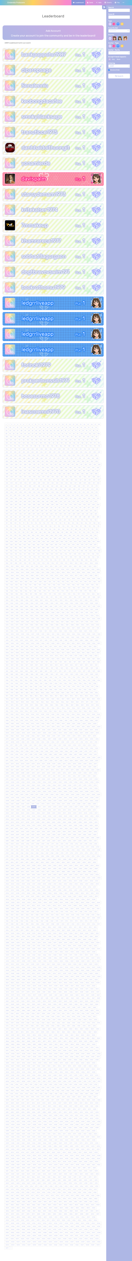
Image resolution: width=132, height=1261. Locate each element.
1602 (98, 658)
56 (14, 430)
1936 (32, 714)
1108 (40, 581)
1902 (52, 708)
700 (69, 520)
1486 (86, 640)
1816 (96, 692)
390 (11, 477)
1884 (56, 705)
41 (51, 427)
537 (7, 498)
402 (66, 477)
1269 (51, 606)
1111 (54, 581)
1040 (82, 569)
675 (54, 517)
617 (80, 507)
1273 (70, 606)
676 (59, 517)
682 (84, 517)
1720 (7, 680)
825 (42, 538)
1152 (54, 588)
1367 (62, 621)
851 (66, 541)
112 (36, 436)
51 (88, 427)
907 (34, 551)
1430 (90, 631)
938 (75, 554)
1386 (62, 625)
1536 (52, 649)
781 (36, 532)
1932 (12, 714)
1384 (51, 625)
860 (11, 544)
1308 (52, 612)
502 (39, 492)
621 (97, 507)
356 (48, 470)
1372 (86, 621)
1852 (88, 699)
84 (21, 433)
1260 (7, 606)
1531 (27, 649)
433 (11, 483)
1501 (68, 643)
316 (60, 464)
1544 (93, 649)
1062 (98, 572)
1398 (27, 628)
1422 (50, 631)
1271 (60, 606)
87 (32, 433)
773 (97, 529)
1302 (22, 612)
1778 (97, 686)
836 (92, 538)
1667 (36, 671)
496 (11, 492)
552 (75, 498)
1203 (12, 597)
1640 (91, 665)
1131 (49, 584)
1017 (60, 566)
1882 (46, 705)
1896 (22, 708)
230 (59, 452)
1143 (11, 588)
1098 (88, 578)
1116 (76, 581)
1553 (42, 652)
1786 (41, 689)
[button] (117, 2)
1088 (37, 578)
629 (37, 510)
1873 (96, 702)
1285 (32, 609)
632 (51, 510)
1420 (40, 631)
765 (63, 529)
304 (7, 464)
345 (93, 467)
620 (93, 507)
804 (42, 535)
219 (11, 452)
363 (79, 470)
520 (24, 495)
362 (75, 470)
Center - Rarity (114, 50)
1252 (61, 603)
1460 (52, 637)
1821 (26, 696)
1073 (56, 575)
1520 (65, 646)
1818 (11, 696)
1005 (96, 563)
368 (7, 473)
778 (23, 532)
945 (11, 557)
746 (76, 526)
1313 (77, 612)
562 (25, 501)
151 (11, 443)
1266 (36, 606)
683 (89, 517)
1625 (17, 665)
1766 (40, 686)
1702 (16, 677)
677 (63, 517)
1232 (56, 600)
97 (70, 433)
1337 (7, 618)
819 (15, 538)
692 (33, 520)
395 (34, 477)
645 (16, 514)
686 (7, 520)
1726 (35, 680)
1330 (66, 615)
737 (37, 526)
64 (43, 430)
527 (55, 495)
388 (96, 473)
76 (86, 430)
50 (85, 427)
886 (34, 547)
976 (55, 560)
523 (37, 495)
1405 (63, 628)
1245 (26, 603)
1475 (31, 640)
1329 (61, 615)
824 (37, 538)
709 (15, 523)
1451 (7, 637)
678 (67, 517)
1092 (58, 578)
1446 (78, 634)
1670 (51, 671)
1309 (57, 612)
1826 (51, 696)
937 (70, 554)
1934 (22, 714)
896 (80, 547)
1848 (68, 699)
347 (7, 470)
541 (25, 498)
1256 (81, 603)
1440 (48, 634)
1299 (7, 612)
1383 (46, 625)
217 (97, 449)
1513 (31, 646)
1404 (58, 628)
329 (20, 467)
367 (97, 470)
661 (87, 514)
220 (15, 452)
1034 (52, 569)
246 (33, 455)
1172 (53, 591)
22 (77, 424)
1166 (26, 591)
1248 (41, 603)
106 (11, 436)
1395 (12, 628)
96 (66, 433)
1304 (32, 612)
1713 (69, 677)
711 (24, 523)
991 (30, 563)
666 (16, 517)
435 (20, 483)
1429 (85, 631)
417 (36, 480)
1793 (75, 689)
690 (25, 520)
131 (19, 439)
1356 (7, 621)
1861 (37, 702)
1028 (22, 569)
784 (49, 532)
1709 (51, 677)
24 (84, 424)
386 (87, 473)
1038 (72, 569)
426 (76, 480)
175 (15, 446)
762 (50, 529)
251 (56, 455)
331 (29, 467)
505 (52, 492)
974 (46, 560)
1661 (7, 671)
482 (42, 489)
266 (28, 458)
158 (41, 443)
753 (11, 529)
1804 (37, 692)
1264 (26, 606)
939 (79, 554)
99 (77, 433)
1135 (68, 584)
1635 (66, 665)
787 (62, 532)
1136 (73, 584)
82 (14, 433)
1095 (73, 578)
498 (20, 492)
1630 (41, 665)
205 (46, 449)
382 (68, 473)
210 (68, 449)
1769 (55, 686)
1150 (45, 588)
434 (16, 483)
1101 (7, 581)
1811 (72, 692)
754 (15, 529)
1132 (54, 584)
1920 (45, 711)
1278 (94, 606)
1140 (92, 584)
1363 (42, 621)
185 (56, 446)
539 (16, 498)
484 (51, 489)
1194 (64, 594)
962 (89, 557)
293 (51, 461)
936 (66, 554)
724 (77, 523)
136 (41, 439)
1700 (7, 677)
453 (7, 486)
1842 (37, 699)
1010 (27, 566)
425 (72, 480)
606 (33, 507)
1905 (68, 708)
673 (46, 517)
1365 (52, 621)
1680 (98, 671)
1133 (58, 584)
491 (83, 489)
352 (29, 470)
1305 (37, 612)
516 (7, 495)
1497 (47, 643)
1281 (12, 609)
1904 (63, 708)
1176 (72, 591)
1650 (47, 668)
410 (7, 480)
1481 (61, 640)
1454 (22, 637)
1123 (11, 584)
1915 (21, 711)
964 (98, 557)
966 (11, 560)
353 (34, 470)
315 (55, 464)
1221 (98, 597)
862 (20, 544)
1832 (81, 696)
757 (29, 529)
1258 (91, 603)
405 (80, 477)
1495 (37, 643)
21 (73, 424)
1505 (88, 643)
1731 (59, 680)
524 (41, 495)
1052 (47, 572)
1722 (16, 680)
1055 (63, 572)
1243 (16, 603)
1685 (26, 674)
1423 (55, 631)
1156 (74, 588)
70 (65, 430)
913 (60, 551)
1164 (16, 591)
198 (15, 449)
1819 (16, 696)
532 (77, 495)
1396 (17, 628)
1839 (22, 699)
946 (16, 557)
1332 (76, 615)
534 (86, 495)
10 (35, 424)
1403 (52, 628)
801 (29, 535)
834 (82, 538)
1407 (73, 628)
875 (78, 544)
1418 (31, 631)
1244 (21, 603)
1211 (51, 597)
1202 (7, 597)
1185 (21, 594)
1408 (78, 628)
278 (80, 458)
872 (65, 544)
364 (84, 470)
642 (95, 510)
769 (80, 529)
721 (64, 523)
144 (75, 439)
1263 (21, 606)
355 (43, 470)
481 (38, 489)
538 (11, 498)
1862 (42, 702)
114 (44, 436)
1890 (87, 705)
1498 (52, 643)
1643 (12, 668)
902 (11, 551)
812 (78, 535)
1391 (87, 625)
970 (29, 560)
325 (99, 464)
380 (59, 473)
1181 (95, 591)
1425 (65, 631)
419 (45, 480)
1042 (92, 569)
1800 (17, 692)
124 (84, 436)
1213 (61, 597)
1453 (17, 637)
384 (78, 473)
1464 (72, 637)
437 (30, 483)
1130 (44, 584)
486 (60, 489)
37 (36, 427)
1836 (7, 699)
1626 (22, 665)
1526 (95, 646)
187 (65, 446)
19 (66, 424)
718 (52, 523)
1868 (72, 702)
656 (65, 514)
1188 (35, 594)
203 (37, 449)
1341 (27, 618)
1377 (16, 625)
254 (69, 455)
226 (41, 452)
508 (66, 492)
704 (86, 520)
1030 (32, 569)
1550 (27, 652)
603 (20, 507)
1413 (7, 631)
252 (60, 455)
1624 (12, 665)
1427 (75, 631)
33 (21, 427)
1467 (87, 637)
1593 (52, 658)
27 (95, 424)
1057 (73, 572)
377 (46, 473)
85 (25, 433)
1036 (62, 569)
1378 (21, 625)
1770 (59, 686)
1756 (85, 683)
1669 (46, 671)
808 (61, 535)
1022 (85, 566)
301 (87, 461)
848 (52, 541)
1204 (17, 597)
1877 (21, 705)
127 (96, 436)
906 (29, 551)
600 (7, 507)
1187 (31, 594)
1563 (93, 652)
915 (69, 551)
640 (86, 510)
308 (25, 464)
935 (61, 554)
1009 (22, 566)
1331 (71, 615)
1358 (17, 621)
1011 (32, 566)
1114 (67, 581)
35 (29, 427)
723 (73, 523)
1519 (60, 646)
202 (32, 449)
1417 (26, 631)
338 (61, 467)
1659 (91, 668)
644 (11, 514)
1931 (7, 714)
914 (65, 551)
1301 (17, 612)
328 (15, 467)
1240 (96, 600)
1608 (32, 662)
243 (20, 455)
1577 (66, 655)
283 (7, 461)
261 (7, 458)
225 (37, 452)
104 (98, 433)
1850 (78, 699)
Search (111, 7)
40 (47, 427)
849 (57, 541)
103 (94, 433)
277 (76, 458)
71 (68, 430)
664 (7, 517)
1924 (65, 711)
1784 (31, 689)
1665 (26, 671)
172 (99, 443)
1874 (7, 705)
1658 (86, 668)
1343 (37, 618)
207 (55, 449)
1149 (40, 588)
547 (52, 498)
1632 (51, 665)
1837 (12, 699)
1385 (56, 625)
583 (25, 504)
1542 (82, 649)
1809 (62, 692)
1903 (58, 708)
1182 (7, 594)
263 (15, 458)
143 (70, 439)
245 (29, 455)
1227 (31, 600)
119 (63, 436)
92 (51, 433)
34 (25, 427)
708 (11, 523)
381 (64, 473)
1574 (51, 655)
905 (25, 551)
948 (25, 557)
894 (71, 547)
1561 (83, 652)
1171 (49, 591)
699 (65, 520)
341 (75, 467)
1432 (7, 634)
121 (71, 436)
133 (28, 439)
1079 (86, 575)
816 (95, 535)
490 (79, 489)
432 (7, 483)
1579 (75, 655)
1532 (32, 649)
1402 (47, 628)
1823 (36, 696)
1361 (32, 621)
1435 (22, 634)
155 (28, 443)
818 (11, 538)
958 (71, 557)
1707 (41, 677)
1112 (58, 581)
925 (16, 554)
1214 (65, 597)
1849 (73, 699)
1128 (35, 584)
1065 (17, 575)
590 (57, 504)
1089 (42, 578)
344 (88, 467)
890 (52, 547)
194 (95, 446)
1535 (47, 649)
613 (64, 507)
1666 (31, 671)
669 (29, 517)
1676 (79, 671)
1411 (93, 628)
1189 (40, 594)
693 (38, 520)
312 (43, 464)
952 (43, 557)
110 (28, 436)
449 (84, 483)
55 (10, 430)
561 (20, 501)
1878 (26, 705)
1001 (76, 563)
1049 (32, 572)
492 (88, 489)
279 (84, 458)
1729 (50, 680)
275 (67, 458)
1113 (63, 581)
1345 (47, 618)
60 (29, 430)
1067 (27, 575)
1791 (65, 689)
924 (11, 554)
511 (79, 492)
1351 (78, 618)
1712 (64, 677)
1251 (56, 603)
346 (98, 467)
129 (11, 439)
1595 (63, 658)
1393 (97, 625)
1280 (7, 609)
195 (99, 446)
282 (97, 458)
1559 (73, 652)
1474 (26, 640)
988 (16, 563)
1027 (17, 569)
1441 (53, 634)
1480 (55, 640)
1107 (35, 581)
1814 (86, 692)
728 (94, 523)
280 (88, 458)
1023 (89, 566)
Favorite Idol (113, 28)
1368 (67, 621)
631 (46, 510)
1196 (74, 594)
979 (68, 560)
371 (20, 473)
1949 (98, 714)
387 (91, 473)
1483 (71, 640)
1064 (12, 575)
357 (52, 470)
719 (56, 523)
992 (34, 563)
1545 (98, 649)
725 (82, 523)
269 (41, 458)
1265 (31, 606)
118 (59, 436)
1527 (7, 649)
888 (43, 547)
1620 (88, 662)
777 (19, 532)
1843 (42, 699)
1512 (26, 646)
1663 (16, 671)
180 (35, 446)
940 (84, 554)
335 (47, 467)
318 (68, 464)
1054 (58, 572)
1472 (16, 640)
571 (65, 501)
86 (29, 433)
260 (96, 455)
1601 (93, 658)
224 (32, 452)
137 (45, 439)
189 (73, 446)
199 (19, 449)
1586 (17, 658)
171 (95, 443)
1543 (88, 649)
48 (77, 427)
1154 (64, 588)
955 (57, 557)
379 (55, 473)
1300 (12, 612)
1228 (36, 600)
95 (62, 433)
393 (25, 477)
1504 (83, 643)
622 (7, 510)
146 (83, 439)
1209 (42, 597)
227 (46, 452)
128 (7, 439)
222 (24, 452)
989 (20, 563)
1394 (7, 628)
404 (75, 477)
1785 (36, 689)
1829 (66, 696)
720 (60, 523)
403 (71, 477)
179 (31, 446)
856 (89, 541)
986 (7, 563)
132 (23, 439)
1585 (12, 658)
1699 (96, 674)
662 (91, 514)
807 (56, 535)
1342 (32, 618)
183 (48, 446)
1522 (75, 646)
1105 (26, 581)
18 (63, 424)
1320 (16, 615)
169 (87, 443)
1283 (21, 609)
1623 (7, 665)
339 (66, 467)
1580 (80, 655)
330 (25, 467)
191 (82, 446)
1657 (82, 668)
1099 (93, 578)
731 (11, 526)
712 (28, 523)
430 (94, 480)
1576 (61, 655)
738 (41, 526)
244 (24, 455)
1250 (51, 603)
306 (16, 464)
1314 (82, 612)
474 (7, 489)
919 (86, 551)
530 (68, 495)
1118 (85, 581)
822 (28, 538)
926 (20, 554)
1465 (77, 637)
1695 (76, 674)
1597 (73, 658)
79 (97, 430)
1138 (82, 584)
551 (71, 498)
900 (98, 547)
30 (10, 427)
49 (81, 427)
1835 (96, 696)
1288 (46, 609)
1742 (16, 683)
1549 (22, 652)
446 (71, 483)
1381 (36, 625)
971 (33, 560)
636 (69, 510)
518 (15, 495)
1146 (26, 588)
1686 (32, 674)
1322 (26, 615)
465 (61, 486)
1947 (88, 714)
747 (81, 526)
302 (92, 461)
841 (21, 541)
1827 (56, 696)
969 (25, 560)
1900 (42, 708)
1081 (96, 575)
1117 (81, 581)
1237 (81, 600)
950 (34, 557)
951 (39, 557)
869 (51, 544)
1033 (47, 569)
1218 (84, 597)
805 (47, 535)
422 (58, 480)
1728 (45, 680)
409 (98, 477)
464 (57, 486)
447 (75, 483)
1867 (67, 702)
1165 (21, 591)
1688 (41, 674)
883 (20, 547)
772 (92, 529)
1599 (83, 658)
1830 (71, 696)
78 (93, 430)
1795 (85, 689)
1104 (21, 581)
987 (11, 563)
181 (39, 446)
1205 (22, 597)
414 (24, 480)
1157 (78, 588)
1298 (96, 609)
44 (62, 427)
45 (66, 427)
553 (80, 498)
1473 (21, 640)
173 (7, 446)
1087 (32, 578)
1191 (50, 594)
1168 (35, 591)
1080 (91, 575)
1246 (32, 603)
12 (42, 424)
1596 (68, 658)
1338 (12, 618)
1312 (72, 612)
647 (25, 514)
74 (79, 430)
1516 (46, 646)
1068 (32, 575)
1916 (26, 711)
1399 (32, 628)
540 (20, 498)
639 (82, 510)
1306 (42, 612)
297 (69, 461)
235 (81, 452)
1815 (91, 692)
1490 (12, 643)
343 (84, 467)
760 (42, 529)
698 (60, 520)
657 (69, 514)
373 (29, 473)
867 (43, 544)
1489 (7, 643)
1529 (17, 649)
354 (39, 470)
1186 (26, 594)
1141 (97, 584)
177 (23, 446)
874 (73, 544)
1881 (41, 705)
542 (29, 498)
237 (90, 452)
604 (24, 507)
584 (29, 504)
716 (44, 523)
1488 (96, 640)
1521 (70, 646)
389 (7, 477)
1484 (76, 640)
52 (92, 427)
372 (24, 473)
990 (25, 563)
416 (32, 480)
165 (70, 443)
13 (45, 424)
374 (33, 473)
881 (11, 547)
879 (95, 544)
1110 (50, 581)
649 (34, 514)
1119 (90, 581)
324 (95, 464)
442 (52, 483)
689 (20, 520)
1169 (39, 591)
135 (36, 439)
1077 (76, 575)
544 (39, 498)
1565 (7, 655)
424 (67, 480)
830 (64, 538)
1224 (16, 600)
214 (85, 449)
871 (60, 544)
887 (39, 547)
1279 (98, 606)
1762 (21, 686)
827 (51, 538)
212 (76, 449)
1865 (57, 702)
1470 (7, 640)
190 (78, 446)
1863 (47, 702)
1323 (31, 615)
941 (88, 554)
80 (6, 433)
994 (43, 563)
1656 (77, 668)
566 (43, 501)
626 (24, 510)
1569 (27, 655)
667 (20, 517)
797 (11, 535)
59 (25, 430)
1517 (50, 646)
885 (29, 547)
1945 (78, 714)
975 (51, 560)
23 (80, 424)
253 (65, 455)
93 (55, 433)
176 (19, 446)
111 (32, 436)
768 (76, 529)
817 (7, 538)
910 (48, 551)
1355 (98, 618)
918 (82, 551)
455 (16, 486)
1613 (56, 662)
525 (46, 495)
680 (76, 517)
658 (74, 514)
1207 (32, 597)
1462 (62, 637)
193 (90, 446)
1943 (67, 714)
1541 (78, 649)
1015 (51, 566)
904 (20, 551)
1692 (61, 674)
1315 (86, 612)
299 (78, 461)
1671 (55, 671)
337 (56, 467)
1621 (93, 662)
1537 (57, 649)
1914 (16, 711)
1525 (90, 646)
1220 (93, 597)
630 (42, 510)
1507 (98, 643)
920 (90, 551)
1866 (62, 702)
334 (43, 467)
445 (66, 483)
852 (71, 541)
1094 (68, 578)
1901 (48, 708)
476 (16, 489)
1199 (88, 594)
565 (38, 501)
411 (11, 480)
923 (7, 554)
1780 (11, 689)
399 (52, 477)
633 (55, 510)
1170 (44, 591)
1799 (12, 692)
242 (15, 455)
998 (61, 563)
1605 (17, 662)
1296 (86, 609)
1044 (7, 572)
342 (79, 467)
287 (25, 461)
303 (96, 461)
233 (72, 452)
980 (73, 560)
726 (86, 523)
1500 (63, 643)
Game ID (111, 14)
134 (32, 439)
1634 (61, 665)
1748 (46, 683)
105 (7, 436)
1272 (65, 606)
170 (91, 443)
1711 (60, 677)
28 (99, 424)
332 (33, 467)
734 (24, 526)
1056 (68, 572)
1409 (83, 628)
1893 (7, 708)
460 (39, 486)
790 (75, 532)
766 (67, 529)
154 (24, 443)
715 (40, 523)
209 (64, 449)
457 (25, 486)
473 (96, 486)
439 (39, 483)
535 (91, 495)
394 (29, 477)
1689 (46, 674)
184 (52, 446)
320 (77, 464)
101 (86, 433)
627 (29, 510)
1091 (53, 578)
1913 (11, 711)
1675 (74, 671)
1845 (52, 699)
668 (24, 517)
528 (59, 495)
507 (62, 492)
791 (80, 532)
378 (51, 473)
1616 (70, 662)
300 (83, 461)
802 (33, 535)
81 (10, 433)
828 (55, 538)
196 (7, 449)
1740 (7, 683)
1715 (78, 677)
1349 (68, 618)
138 (49, 439)
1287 (42, 609)
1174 (62, 591)
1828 (61, 696)
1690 (51, 674)
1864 (52, 702)
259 (91, 455)
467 (70, 486)
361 (71, 470)
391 (16, 477)
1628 (31, 665)
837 (96, 538)
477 (20, 489)
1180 (90, 591)
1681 (7, 674)
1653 (61, 668)
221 (20, 452)
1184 (16, 594)
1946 (83, 714)
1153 (59, 588)
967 (16, 560)
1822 (31, 696)
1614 (60, 662)
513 (88, 492)
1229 (41, 600)
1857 (17, 702)
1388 (72, 625)
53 (96, 427)
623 (11, 510)
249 (47, 455)
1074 (61, 575)
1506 (93, 643)
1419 (35, 631)
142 (66, 439)
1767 (45, 686)
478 (24, 489)
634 (59, 510)
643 (7, 514)
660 (83, 514)
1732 (64, 680)
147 (87, 439)
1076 (71, 575)
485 (56, 489)
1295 (81, 609)
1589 (32, 658)
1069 (37, 575)
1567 (17, 655)
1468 (92, 637)
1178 (81, 591)
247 (38, 455)
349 (16, 470)
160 (49, 443)
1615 (65, 662)
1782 (21, 689)
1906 (73, 708)
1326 (46, 615)
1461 (57, 637)
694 (42, 520)
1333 (81, 615)
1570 (32, 655)
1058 (78, 572)
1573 (46, 655)
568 (52, 501)
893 (66, 547)
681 (80, 517)
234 (76, 452)
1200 (93, 594)
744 (68, 526)
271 (50, 458)
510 (75, 492)
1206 (27, 597)
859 (7, 544)
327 (11, 467)
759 (37, 529)
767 (71, 529)
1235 (71, 600)
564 (34, 501)
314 (51, 464)
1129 (39, 584)
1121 (99, 581)
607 (38, 507)
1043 (98, 569)
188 (69, 446)
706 (95, 520)
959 (75, 557)
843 (29, 541)
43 (59, 427)
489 (74, 489)
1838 (17, 699)
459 (34, 486)
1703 (21, 677)
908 (38, 551)
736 (33, 526)
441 (48, 483)
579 (7, 504)
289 (34, 461)
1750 (55, 683)
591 (61, 504)
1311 (67, 612)
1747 (41, 683)
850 (62, 541)
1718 (92, 677)
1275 (79, 606)
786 (58, 532)
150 (7, 443)
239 (99, 452)
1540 (72, 649)
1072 (51, 575)
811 (74, 535)
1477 (41, 640)
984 (91, 560)
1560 (78, 652)
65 (47, 430)
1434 (17, 634)
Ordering (111, 63)
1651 (52, 668)
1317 (96, 612)
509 (71, 492)
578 (95, 501)
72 (72, 430)
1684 (21, 674)
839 (11, 541)
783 (45, 532)
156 (32, 443)
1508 (7, 646)
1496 (42, 643)
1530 (22, 649)
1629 (36, 665)
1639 (86, 665)
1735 (79, 680)
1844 (47, 699)
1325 (41, 615)
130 (15, 439)
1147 (31, 588)
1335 (92, 615)
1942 (62, 714)
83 (17, 433)
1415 (16, 631)
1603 (7, 662)
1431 (95, 631)
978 (64, 560)
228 (50, 452)
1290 (56, 609)
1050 (37, 572)
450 (89, 483)
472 (92, 486)
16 (56, 424)
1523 (79, 646)
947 (20, 557)
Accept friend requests (117, 57)
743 (63, 526)
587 (43, 504)
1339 (17, 618)
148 (92, 439)
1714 (74, 677)
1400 (37, 628)
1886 (67, 705)
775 (11, 532)
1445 (73, 634)
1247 (36, 603)
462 (48, 486)
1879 (31, 705)
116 (51, 436)
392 (20, 477)
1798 (7, 692)
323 (90, 464)
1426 (70, 631)
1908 (83, 708)
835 (87, 538)
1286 (37, 609)
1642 (7, 668)
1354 (93, 618)
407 (89, 477)
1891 (92, 705)
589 (52, 504)
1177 (76, 591)
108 (19, 436)
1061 (93, 572)
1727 (40, 680)
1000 (71, 563)
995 (48, 563)
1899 (37, 708)
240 (7, 455)
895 (75, 547)
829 (60, 538)
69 (61, 430)
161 (53, 443)
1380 (31, 625)
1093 (63, 578)
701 (74, 520)
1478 (46, 640)
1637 (76, 665)
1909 (88, 708)
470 (83, 486)
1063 (7, 575)
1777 (92, 686)
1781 (16, 689)
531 (73, 495)
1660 (96, 668)
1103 (16, 581)
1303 (27, 612)
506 (57, 492)
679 (71, 517)
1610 (42, 662)
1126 (26, 584)
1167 (30, 591)
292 (47, 461)
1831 (76, 696)
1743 (21, 683)
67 (54, 430)
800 (24, 535)
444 (62, 483)
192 (86, 446)
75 (83, 430)
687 (11, 520)
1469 (97, 637)
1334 (86, 615)
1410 (88, 628)
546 (48, 498)
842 (25, 541)
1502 (73, 643)
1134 (63, 584)
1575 (56, 655)
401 (62, 477)
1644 (17, 668)
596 (84, 504)
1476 (36, 640)
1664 (21, 671)
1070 (42, 575)
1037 (67, 569)
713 (32, 523)
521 (28, 495)
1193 (59, 594)
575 (82, 501)
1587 (22, 658)
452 (98, 483)
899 (93, 547)
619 (89, 507)
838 (7, 541)
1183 (11, 594)
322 (86, 464)
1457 (37, 637)
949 (30, 557)
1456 (32, 637)
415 (28, 480)
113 (40, 436)
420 (49, 480)
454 (11, 486)
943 (97, 554)
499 (25, 492)
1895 (17, 708)
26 (92, 424)
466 (66, 486)
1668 (41, 671)
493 (92, 489)
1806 (47, 692)
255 (74, 455)
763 (54, 529)
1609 (37, 662)
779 (28, 532)
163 (62, 443)
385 (82, 473)
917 (77, 551)
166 (74, 443)
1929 (90, 711)
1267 (41, 606)
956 (62, 557)
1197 (78, 594)
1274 (74, 606)
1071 (47, 575)
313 (47, 464)
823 (33, 538)
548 (57, 498)
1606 (22, 662)
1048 (27, 572)
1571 (37, 655)
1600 (88, 658)
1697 (86, 674)
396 (39, 477)
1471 (12, 640)
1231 (51, 600)
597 (89, 504)
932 (47, 554)
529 (64, 495)
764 (59, 529)
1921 (50, 711)
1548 (17, 652)
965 (7, 560)
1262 (16, 606)
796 (7, 535)
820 (19, 538)
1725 (30, 680)
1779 (7, 689)
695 (47, 520)
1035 (57, 569)
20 (70, 424)
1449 (93, 634)
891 (57, 547)
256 (78, 455)
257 (83, 455)
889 (48, 547)
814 (87, 535)
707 (7, 523)
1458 (42, 637)
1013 (41, 566)
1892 (97, 705)
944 (7, 557)
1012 (36, 566)
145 (79, 439)
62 (36, 430)
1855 (7, 702)
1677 (84, 671)
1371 (82, 621)
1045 (12, 572)
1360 (27, 621)
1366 (57, 621)
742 (59, 526)
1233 (61, 600)
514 (92, 492)
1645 (22, 668)
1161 (98, 588)
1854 (98, 699)
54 (6, 430)
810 (70, 535)
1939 (47, 714)
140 (58, 439)
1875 (12, 705)
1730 (54, 680)
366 (93, 470)
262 (11, 458)
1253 (66, 603)
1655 (72, 668)
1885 (61, 705)
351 (25, 470)
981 (77, 560)
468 (74, 486)
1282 (16, 609)
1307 (47, 612)
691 (29, 520)
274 (63, 458)
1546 (7, 652)
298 (74, 461)
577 (91, 501)
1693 (66, 674)
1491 (17, 643)
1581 (86, 655)
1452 (12, 637)
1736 (84, 680)
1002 (81, 563)
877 (86, 544)
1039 (77, 569)
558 (7, 501)
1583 (95, 655)
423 (62, 480)
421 (54, 480)
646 (20, 514)
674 (50, 517)
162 (57, 443)
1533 (37, 649)
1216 (75, 597)
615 (72, 507)
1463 (67, 637)
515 (96, 492)
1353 (88, 618)
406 (84, 477)
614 (68, 507)
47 (73, 427)
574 (78, 501)
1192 (54, 594)
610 (51, 507)
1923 (60, 711)
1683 (16, 674)
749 (89, 526)
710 (20, 523)
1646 (27, 668)
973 (42, 560)
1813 (82, 692)
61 (32, 430)
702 (78, 520)
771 (88, 529)
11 (38, 424)
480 (33, 489)
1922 (55, 711)
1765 (35, 686)
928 (29, 554)
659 (78, 514)
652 (47, 514)
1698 (91, 674)
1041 (88, 569)
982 (82, 560)
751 (98, 526)
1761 (16, 686)
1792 (70, 689)
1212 (56, 597)
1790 (60, 689)
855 (84, 541)
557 (98, 498)
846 (43, 541)
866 (38, 544)
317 (64, 464)
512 (84, 492)
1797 (94, 689)
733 (20, 526)
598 (93, 504)
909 (43, 551)
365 (88, 470)
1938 (42, 714)
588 (48, 504)
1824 (41, 696)
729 (99, 523)
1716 (83, 677)
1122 (7, 584)
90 (44, 433)
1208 (37, 597)
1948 (93, 714)
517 (11, 495)
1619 (84, 662)
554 (84, 498)
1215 (70, 597)
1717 (87, 677)
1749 (51, 683)
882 (16, 547)
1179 (85, 591)
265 (24, 458)
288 (29, 461)
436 (25, 483)
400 (57, 477)
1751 (60, 683)
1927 (80, 711)
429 (89, 480)
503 (43, 492)
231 (63, 452)
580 (11, 504)
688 (15, 520)
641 (91, 510)
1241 (7, 603)
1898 (32, 708)
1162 (7, 591)
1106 (30, 581)
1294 (76, 609)
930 (38, 554)
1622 (98, 662)
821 (24, 538)
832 (73, 538)
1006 (7, 566)
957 (66, 557)
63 (40, 430)
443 (57, 483)
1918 (35, 711)
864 (29, 544)
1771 (64, 686)
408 (93, 477)
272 (54, 458)
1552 (37, 652)
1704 (26, 677)
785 (53, 532)
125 (88, 436)
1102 (11, 581)
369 (11, 473)
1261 (12, 606)
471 (88, 486)
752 (7, 529)
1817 (7, 696)
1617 (74, 662)
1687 (36, 674)
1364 (47, 621)
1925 (70, 711)
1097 (83, 578)
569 (56, 501)
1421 (45, 631)
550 (66, 498)
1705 (31, 677)
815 (91, 535)
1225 (21, 600)
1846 (58, 699)
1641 (96, 665)
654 (56, 514)
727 (90, 523)
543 (34, 498)
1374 (96, 621)
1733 (69, 680)
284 (11, 461)
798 (15, 535)
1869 (77, 702)
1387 (67, 625)
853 (75, 541)
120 (68, 436)
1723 (21, 680)
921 (95, 551)
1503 (78, 643)
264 (20, 458)
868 (47, 544)
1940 (52, 714)
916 (73, 551)
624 (15, 510)
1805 (42, 692)
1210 (47, 597)
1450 (98, 634)
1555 (52, 652)
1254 (71, 603)
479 (29, 489)
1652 (56, 668)
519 (19, 495)
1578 (71, 655)
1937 (37, 714)
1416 (21, 631)
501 (34, 492)
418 (41, 480)
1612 (51, 662)
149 (96, 439)
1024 (95, 566)
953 (48, 557)
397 (43, 477)
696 (51, 520)
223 (28, 452)
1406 (68, 628)
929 (34, 554)
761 (46, 529)
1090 (48, 578)
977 (60, 560)
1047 (22, 572)
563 (29, 501)
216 (93, 449)
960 (80, 557)
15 (52, 424)
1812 (77, 692)
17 (59, 424)
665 (11, 517)
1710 (55, 677)
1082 (7, 578)
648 (29, 514)
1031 (37, 569)
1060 (88, 572)
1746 (36, 683)
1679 (93, 671)
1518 (55, 646)
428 (85, 480)
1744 (26, 683)
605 (29, 507)
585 (34, 504)
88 (36, 433)
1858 (22, 702)
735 (28, 526)
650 (38, 514)
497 (16, 492)
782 (40, 532)
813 (82, 535)
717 (48, 523)
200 (24, 449)
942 (93, 554)
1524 (85, 646)
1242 (11, 603)
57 (17, 430)
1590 (37, 658)
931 (43, 554)
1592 (47, 658)
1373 (91, 621)
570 (61, 501)
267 (33, 458)
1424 (60, 631)
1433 (12, 634)
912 (56, 551)
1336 (97, 615)
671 (37, 517)
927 (25, 554)
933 (52, 554)
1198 (83, 594)
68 (58, 430)
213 (81, 449)
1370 (77, 621)
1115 (72, 581)
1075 (66, 575)
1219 (89, 597)
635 (64, 510)
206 (51, 449)
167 (78, 443)
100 (82, 433)
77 (90, 430)
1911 (98, 708)
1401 (42, 628)
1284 (26, 609)
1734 (74, 680)
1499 (58, 643)
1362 (37, 621)
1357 (12, 621)
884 (25, 547)
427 (81, 480)
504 (48, 492)
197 (11, 449)
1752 (65, 683)
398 (48, 477)
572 (69, 501)
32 (17, 427)
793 (88, 532)
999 (66, 563)
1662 (11, 671)
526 (51, 495)
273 (58, 458)
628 (33, 510)
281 (93, 458)
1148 (35, 588)
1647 (32, 668)
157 (36, 443)
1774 (78, 686)
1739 (98, 680)
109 (24, 436)
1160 (93, 588)
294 (56, 461)
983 (86, 560)
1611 (46, 662)
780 (32, 532)
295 (60, 461)
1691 (56, 674)
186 (61, 446)
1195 (69, 594)
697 (56, 520)
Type (110, 21)
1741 (12, 683)
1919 (40, 711)
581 (16, 504)
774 (7, 532)
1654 (66, 668)
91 (47, 433)
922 (99, 551)
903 (16, 551)
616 (76, 507)
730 (7, 526)
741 (55, 526)
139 (53, 439)
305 (11, 464)
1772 (69, 686)
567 (47, 501)
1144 (16, 588)
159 (45, 443)
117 (55, 436)
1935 (27, 714)
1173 (58, 591)
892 (61, 547)
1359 (22, 621)
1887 (72, 705)
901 (7, 551)
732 (15, 526)
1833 (86, 696)
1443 (63, 634)
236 (86, 452)
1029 (27, 569)
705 (91, 520)
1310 (63, 612)
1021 (80, 566)
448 (80, 483)
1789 (55, 689)
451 (94, 483)
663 (96, 514)
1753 (70, 683)
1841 (32, 699)
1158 (83, 588)
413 (19, 480)
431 (99, 480)
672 (41, 517)
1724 (26, 680)
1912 (7, 711)
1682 (11, 674)
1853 (93, 699)
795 (97, 532)
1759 (7, 686)
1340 (22, 618)
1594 (58, 658)
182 (44, 446)
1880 (36, 705)
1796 (89, 689)
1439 (42, 634)
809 (65, 535)
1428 (80, 631)
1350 (73, 618)
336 (52, 467)
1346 (52, 618)
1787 (46, 689)
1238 (86, 600)
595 (80, 504)
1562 (88, 652)
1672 (60, 671)
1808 (57, 692)
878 (91, 544)
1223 (12, 600)
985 (95, 560)
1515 (41, 646)
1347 (58, 618)
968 (20, 560)
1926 (75, 711)
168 (82, 443)
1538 (62, 649)
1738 (93, 680)
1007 (12, 566)
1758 (94, 683)
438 (34, 483)
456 (21, 486)
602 (15, 507)
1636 (71, 665)
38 (40, 427)
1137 (78, 584)
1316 (91, 612)
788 (66, 532)
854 (80, 541)
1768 (50, 686)
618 (84, 507)
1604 (12, 662)
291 (43, 461)
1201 (98, 594)
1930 (95, 711)
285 (16, 461)
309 (30, 464)
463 (52, 486)
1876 (17, 705)
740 (50, 526)
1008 (17, 566)
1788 (50, 689)
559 (11, 501)
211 (72, 449)
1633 (56, 665)
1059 (83, 572)
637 (73, 510)
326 (7, 467)
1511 (22, 646)
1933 (17, 714)
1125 (21, 584)
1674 (69, 671)
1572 (41, 655)
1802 (27, 692)
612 (59, 507)
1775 (83, 686)
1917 (31, 711)
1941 (58, 714)
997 (57, 563)
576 (87, 501)
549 (61, 498)
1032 (42, 569)
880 (7, 547)
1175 (67, 591)
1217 (79, 597)
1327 (51, 615)
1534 (42, 649)
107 (15, 436)
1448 (88, 634)
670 (33, 517)
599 (98, 504)
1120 (94, 581)
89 (40, 433)
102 (90, 433)
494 (97, 489)
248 (42, 455)
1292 (66, 609)
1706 (36, 677)
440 (43, 483)
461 (43, 486)
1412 (98, 628)
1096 (78, 578)
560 (16, 501)
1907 (78, 708)
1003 (86, 563)
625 (20, 510)
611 (55, 507)
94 (59, 433)
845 (39, 541)
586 (39, 504)
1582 (90, 655)
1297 (91, 609)
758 (33, 529)
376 (42, 473)
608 (42, 507)
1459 (47, 637)
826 (46, 538)
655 (60, 514)
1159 (88, 588)
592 (66, 504)
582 (20, 504)
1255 (76, 603)
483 (46, 489)
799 (20, 535)
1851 (83, 699)
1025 (7, 569)
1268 (46, 606)
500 (30, 492)
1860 (32, 702)
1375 (7, 625)
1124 (16, 584)
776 (15, 532)
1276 (84, 606)
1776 (87, 686)
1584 (7, 658)
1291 (62, 609)
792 (84, 532)
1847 (63, 699)
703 (82, 520)
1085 (22, 578)
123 (80, 436)
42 (55, 427)
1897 (27, 708)
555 (89, 498)
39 (44, 427)
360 (66, 470)
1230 (46, 600)
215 (89, 449)
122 (76, 436)
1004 (91, 563)
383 (73, 473)
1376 (12, 625)
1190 (45, 594)
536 (96, 495)
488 (69, 489)
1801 (22, 692)
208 (59, 449)
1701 (12, 677)
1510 (17, 646)
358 (57, 470)
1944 (73, 714)
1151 (50, 588)
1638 (81, 665)
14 (49, 424)
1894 (12, 708)
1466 (82, 637)
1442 (58, 634)
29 (6, 427)
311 (38, 464)
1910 (93, 708)
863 (25, 544)
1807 (52, 692)
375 (38, 473)
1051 (42, 572)
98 (74, 433)
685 (98, 517)
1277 (89, 606)
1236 (76, 600)
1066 (22, 575)
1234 (66, 600)
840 (16, 541)
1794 (80, 689)
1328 (56, 615)
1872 (92, 702)
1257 (86, 603)
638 (77, 510)
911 (52, 551)
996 (52, 563)
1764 (31, 686)
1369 (72, 621)
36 (32, 427)
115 (48, 436)
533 (82, 495)
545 (43, 498)
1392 (92, 625)
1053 (52, 572)
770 (84, 529)
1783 (26, 689)
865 (34, 544)
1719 (96, 677)
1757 (90, 683)
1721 (12, 680)
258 (87, 455)
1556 (58, 652)
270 (46, 458)
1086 (27, 578)
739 (46, 526)
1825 (46, 696)
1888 (77, 705)
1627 (26, 665)
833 (78, 538)
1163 (11, 591)
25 (88, 424)
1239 (91, 600)
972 (38, 560)
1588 (27, 658)
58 (21, 430)
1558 (68, 652)
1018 (65, 566)
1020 (75, 566)
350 (20, 470)
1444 (68, 634)
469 (79, 486)
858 (98, 541)
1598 (78, 658)
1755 (80, 683)
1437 (32, 634)
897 (84, 547)
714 (36, 523)
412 (15, 480)
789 (71, 532)
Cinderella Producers (16, 2)
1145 (21, 588)
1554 (47, 652)
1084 (17, 578)
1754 (75, 683)
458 (30, 486)
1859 (27, 702)
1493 (27, 643)
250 (51, 455)
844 (34, 541)
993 (38, 563)
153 (19, 443)
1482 (65, 640)
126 (92, 436)
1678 (89, 671)
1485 (81, 640)
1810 (67, 692)
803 (38, 535)
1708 (46, 677)
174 (11, 446)
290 (38, 461)
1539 (67, 649)
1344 (42, 618)
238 (94, 452)
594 (75, 504)
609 (47, 507)
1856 (12, 702)
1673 (65, 671)
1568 (22, 655)
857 (94, 541)
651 (43, 514)
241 (11, 455)
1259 (96, 603)
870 (56, 544)
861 (16, 544)
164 (66, 443)
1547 (12, 652)
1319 (12, 615)
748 (85, 526)
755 (20, 529)
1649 (42, 668)
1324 (36, 615)
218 (7, 452)
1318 (7, 615)
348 (11, 470)
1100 (98, 578)
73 (76, 430)
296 (65, 461)
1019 (70, 566)
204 (41, 449)
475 (11, 489)
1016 (56, 566)
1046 (17, 572)
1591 (42, 658)
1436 (27, 634)
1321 (21, 615)
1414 (12, 631)
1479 (51, 640)
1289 (51, 609)
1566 (12, 655)
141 (62, 439)
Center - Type (113, 43)
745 (72, 526)
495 (7, 492)
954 (52, 557)
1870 (82, 702)
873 (69, 544)
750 (94, 526)
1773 (73, 686)
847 (48, 541)
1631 (46, 665)
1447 (83, 634)
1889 (82, 705)
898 (89, 547)
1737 (89, 680)
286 (20, 461)
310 (34, 464)
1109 (45, 581)
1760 (12, 686)
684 (93, 517)
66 (51, 430)
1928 (85, 711)
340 (70, 467)
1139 (87, 584)
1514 (36, 646)
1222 (7, 600)
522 (32, 495)
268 (37, 458)
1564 (98, 652)
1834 (91, 696)
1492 (22, 643)
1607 (27, 662)
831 (69, 538)
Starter (111, 35)
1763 (26, 686)
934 (56, 554)
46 (70, 427)
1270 (55, 606)
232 (68, 452)
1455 (27, 637)
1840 (27, 699)
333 (38, 467)
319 (72, 464)
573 (73, 501)
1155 (69, 588)
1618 (79, 662)
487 (65, 489)
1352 (83, 618)
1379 (26, 625)
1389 (77, 625)
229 (54, 452)
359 (61, 470)
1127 (30, 584)
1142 (7, 588)
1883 (51, 705)
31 (14, 427)
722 (69, 523)
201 (28, 449)
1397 (22, 628)
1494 (32, 643)
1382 (41, 625)
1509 (12, 646)
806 (52, 535)
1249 (46, 603)
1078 (81, 575)
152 (15, 443)
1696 (81, 674)
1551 (32, 652)
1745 (31, 683)
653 (51, 514)
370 (16, 473)
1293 (71, 609)
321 (81, 464)
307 (20, 464)
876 (82, 544)
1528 (12, 649)
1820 (21, 696)
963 (93, 557)
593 (70, 504)
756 (24, 529)
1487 (91, 640)
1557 (63, 652)
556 (94, 498)
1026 (12, 569)
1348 (62, 618)
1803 (32, 692)
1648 (37, 668)
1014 (46, 566)
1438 (37, 634)
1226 (26, 600)
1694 (71, 674)
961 (84, 557)
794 (93, 532)
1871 (87, 702)
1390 (82, 625)
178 (27, 446)
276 (71, 458)
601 (11, 507)
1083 (12, 578)
